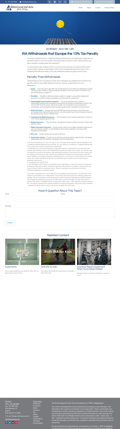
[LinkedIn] (49, 2)
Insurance (36, 410)
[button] (80, 7)
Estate (35, 408)
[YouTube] (55, 2)
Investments (11, 267)
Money (35, 414)
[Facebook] (60, 2)
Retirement (36, 403)
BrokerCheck (98, 403)
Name (7, 194)
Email (63, 194)
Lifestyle (36, 416)
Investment (36, 406)
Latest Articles (37, 419)
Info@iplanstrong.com (29, 2)
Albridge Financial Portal (82, 2)
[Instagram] (16, 422)
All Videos (36, 421)
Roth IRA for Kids (49, 267)
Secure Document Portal (104, 2)
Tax (34, 412)
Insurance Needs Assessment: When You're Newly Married (91, 268)
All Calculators (38, 423)
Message (8, 206)
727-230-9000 (12, 2)
